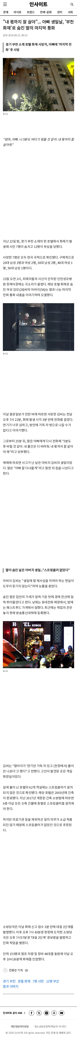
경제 (5, 12)
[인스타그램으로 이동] (46, 1013)
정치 (59, 12)
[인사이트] (38, 4)
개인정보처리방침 (20, 1026)
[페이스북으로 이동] (31, 1013)
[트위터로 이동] (39, 1013)
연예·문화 (46, 12)
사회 (70, 12)
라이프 (17, 12)
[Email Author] (26, 970)
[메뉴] (5, 4)
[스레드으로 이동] (54, 1013)
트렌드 (31, 12)
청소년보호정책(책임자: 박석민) (50, 1026)
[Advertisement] (38, 193)
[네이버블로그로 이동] (61, 1013)
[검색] (72, 4)
